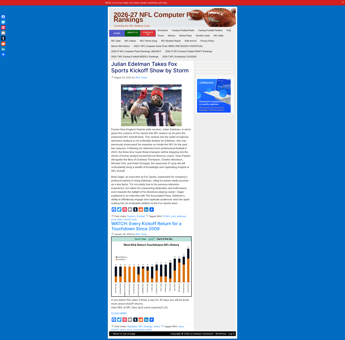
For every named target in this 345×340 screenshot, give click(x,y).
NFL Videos (130, 41)
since (129, 329)
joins (113, 219)
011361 (166, 216)
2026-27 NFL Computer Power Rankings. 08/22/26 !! (136, 51)
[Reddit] (3, 43)
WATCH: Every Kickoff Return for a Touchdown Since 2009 (146, 226)
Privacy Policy (207, 41)
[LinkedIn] (3, 49)
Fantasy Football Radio (183, 30)
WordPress (220, 333)
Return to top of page (124, 333)
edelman (181, 216)
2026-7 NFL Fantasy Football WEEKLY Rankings (134, 56)
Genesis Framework (203, 333)
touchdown (139, 329)
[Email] (3, 33)
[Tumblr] (3, 38)
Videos (156, 326)
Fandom (131, 216)
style (134, 219)
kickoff (127, 219)
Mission (171, 35)
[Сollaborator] (214, 95)
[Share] (3, 54)
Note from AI (190, 41)
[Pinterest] (3, 27)
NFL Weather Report (171, 41)
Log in (231, 333)
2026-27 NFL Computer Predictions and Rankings (174, 17)
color (173, 216)
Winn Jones (141, 77)
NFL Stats (116, 41)
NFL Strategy (145, 326)
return (122, 329)
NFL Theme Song (148, 41)
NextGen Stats (203, 35)
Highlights (132, 326)
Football (141, 216)
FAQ (229, 30)
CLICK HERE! (119, 313)
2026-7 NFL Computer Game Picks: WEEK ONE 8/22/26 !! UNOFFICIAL (168, 46)
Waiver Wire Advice (120, 46)
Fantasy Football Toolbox (210, 30)
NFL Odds (218, 35)
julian (119, 219)
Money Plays (185, 35)
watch (149, 329)
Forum (161, 35)
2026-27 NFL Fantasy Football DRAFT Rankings (188, 51)
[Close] (343, 2)
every (181, 326)
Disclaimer (163, 30)
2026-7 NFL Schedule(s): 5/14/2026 (179, 56)
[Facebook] (3, 16)
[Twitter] (3, 22)
